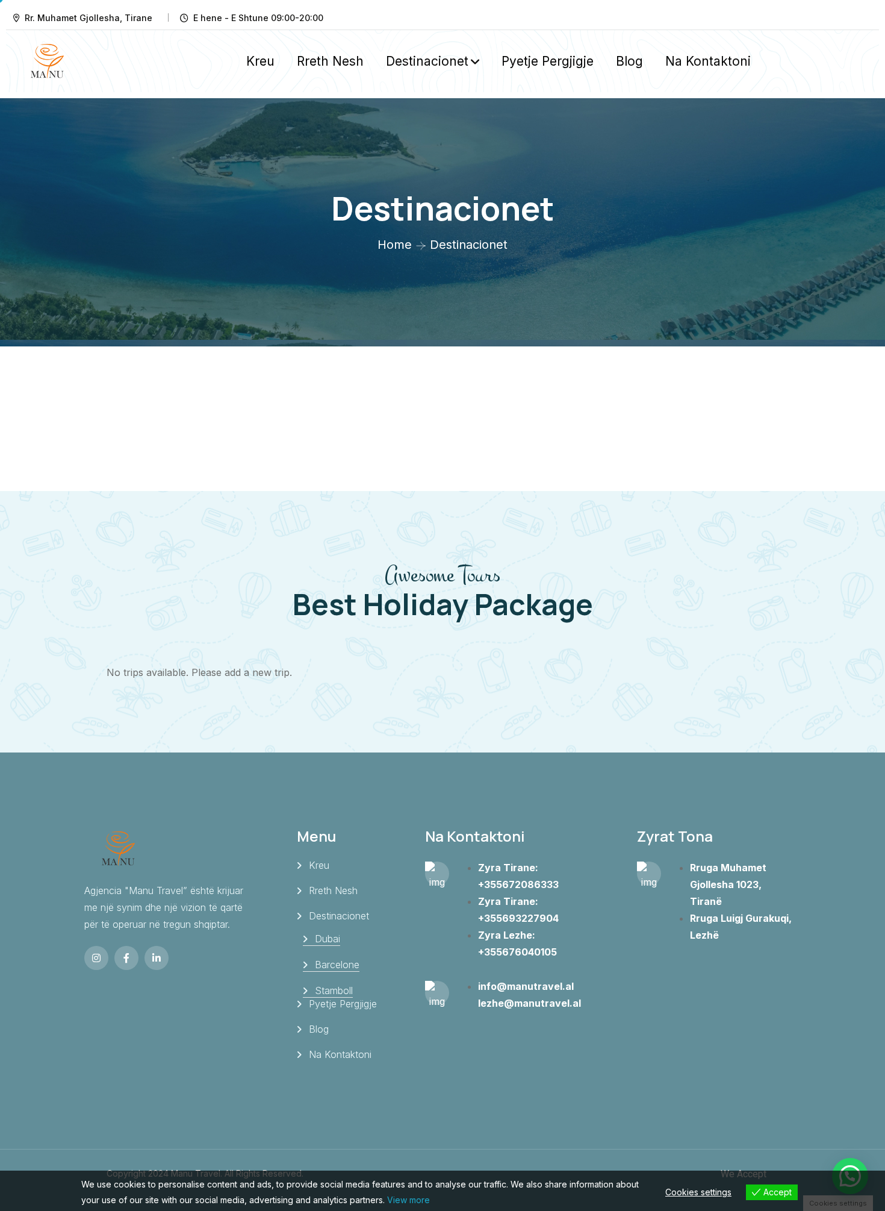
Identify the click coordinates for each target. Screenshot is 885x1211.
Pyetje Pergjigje (548, 61)
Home (394, 244)
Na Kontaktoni (708, 61)
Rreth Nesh (330, 61)
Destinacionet (427, 61)
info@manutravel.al (526, 986)
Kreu (260, 61)
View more (408, 1200)
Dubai (327, 939)
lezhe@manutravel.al (529, 1003)
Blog (629, 61)
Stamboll (334, 990)
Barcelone (337, 965)
